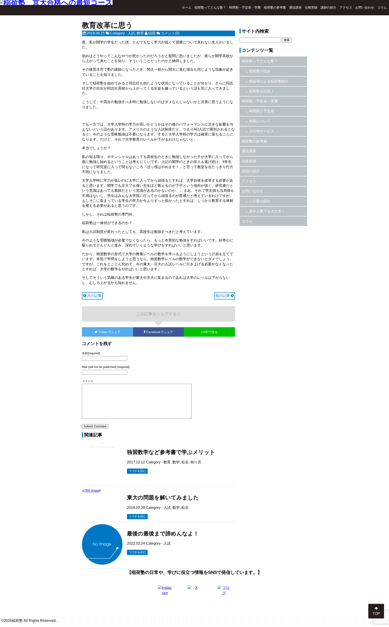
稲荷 (152, 33)
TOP (376, 614)
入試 (131, 33)
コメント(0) (170, 33)
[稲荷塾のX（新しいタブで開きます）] (194, 592)
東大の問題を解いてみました (163, 497)
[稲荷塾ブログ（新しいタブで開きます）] (224, 592)
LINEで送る (209, 332)
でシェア (109, 332)
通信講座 (295, 7)
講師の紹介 (328, 7)
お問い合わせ (364, 7)
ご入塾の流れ (260, 201)
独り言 (195, 462)
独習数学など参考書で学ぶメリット (171, 452)
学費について (260, 121)
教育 (140, 33)
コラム (382, 7)
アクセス (345, 7)
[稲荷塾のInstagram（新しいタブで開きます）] (165, 592)
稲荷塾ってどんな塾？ (210, 7)
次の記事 (94, 296)
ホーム (186, 7)
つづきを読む (137, 471)
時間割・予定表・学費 (245, 7)
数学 (176, 462)
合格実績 (311, 7)
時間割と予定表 (261, 111)
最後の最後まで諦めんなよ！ (163, 533)
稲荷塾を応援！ (261, 91)
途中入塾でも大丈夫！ (267, 211)
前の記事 (223, 296)
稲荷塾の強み (260, 71)
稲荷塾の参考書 (275, 7)
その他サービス (261, 131)
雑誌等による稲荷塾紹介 (269, 81)
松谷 (185, 462)
